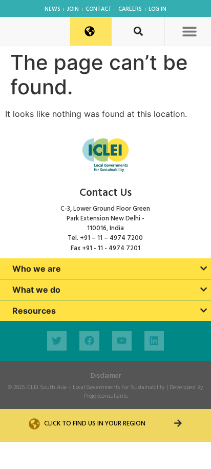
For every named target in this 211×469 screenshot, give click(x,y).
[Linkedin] (154, 341)
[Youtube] (122, 341)
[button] (189, 31)
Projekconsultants (106, 396)
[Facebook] (89, 341)
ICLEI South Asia (46, 387)
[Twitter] (57, 341)
